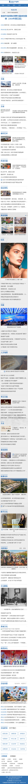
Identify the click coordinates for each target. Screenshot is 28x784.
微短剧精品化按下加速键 (14, 327)
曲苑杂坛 (4, 648)
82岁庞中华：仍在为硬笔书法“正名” (10, 64)
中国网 (16, 761)
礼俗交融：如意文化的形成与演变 (10, 433)
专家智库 (5, 738)
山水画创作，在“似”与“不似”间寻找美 (11, 580)
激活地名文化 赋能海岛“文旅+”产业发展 (12, 388)
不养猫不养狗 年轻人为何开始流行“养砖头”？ (13, 283)
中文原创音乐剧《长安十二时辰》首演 (11, 144)
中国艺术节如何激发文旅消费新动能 (11, 97)
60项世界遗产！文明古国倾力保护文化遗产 (12, 615)
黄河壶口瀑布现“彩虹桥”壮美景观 (15, 371)
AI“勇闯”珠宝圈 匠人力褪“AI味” (14, 279)
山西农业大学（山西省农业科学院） (10, 770)
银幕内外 (4, 476)
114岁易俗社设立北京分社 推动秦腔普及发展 (13, 670)
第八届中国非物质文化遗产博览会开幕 (11, 182)
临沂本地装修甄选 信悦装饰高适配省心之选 (13, 204)
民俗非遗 (4, 161)
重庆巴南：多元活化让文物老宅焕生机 (15, 25)
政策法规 (5, 733)
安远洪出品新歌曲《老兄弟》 (9, 675)
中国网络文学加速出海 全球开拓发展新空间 (13, 540)
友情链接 (4, 756)
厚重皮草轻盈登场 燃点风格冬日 (10, 297)
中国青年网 (12, 763)
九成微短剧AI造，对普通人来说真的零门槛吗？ (14, 333)
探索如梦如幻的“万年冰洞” (7, 234)
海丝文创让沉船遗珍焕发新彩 (9, 125)
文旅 (3, 5)
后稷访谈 (13, 733)
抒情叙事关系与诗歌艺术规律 (9, 441)
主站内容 (4, 683)
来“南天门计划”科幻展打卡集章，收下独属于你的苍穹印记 (19, 456)
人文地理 (4, 352)
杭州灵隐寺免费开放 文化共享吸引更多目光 (11, 225)
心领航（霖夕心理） (6, 772)
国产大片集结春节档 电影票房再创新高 (13, 506)
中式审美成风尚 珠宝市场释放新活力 (11, 299)
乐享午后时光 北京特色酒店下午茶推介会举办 (13, 637)
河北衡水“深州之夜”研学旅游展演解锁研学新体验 (14, 117)
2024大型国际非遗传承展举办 (9, 177)
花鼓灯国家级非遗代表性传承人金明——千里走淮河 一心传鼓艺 (19, 167)
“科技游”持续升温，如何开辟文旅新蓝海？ (12, 100)
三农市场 (22, 749)
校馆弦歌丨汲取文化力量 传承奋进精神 (11, 463)
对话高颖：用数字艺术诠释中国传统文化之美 (15, 530)
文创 (8, 5)
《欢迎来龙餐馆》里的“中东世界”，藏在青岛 (14, 494)
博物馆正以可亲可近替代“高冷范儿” (11, 465)
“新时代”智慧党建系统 (10, 12)
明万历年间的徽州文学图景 (8, 444)
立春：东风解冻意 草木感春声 (9, 380)
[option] (14, 65)
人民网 (9, 759)
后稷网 (3, 759)
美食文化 (4, 627)
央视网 (20, 759)
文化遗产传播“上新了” (7, 341)
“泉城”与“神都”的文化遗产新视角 (10, 386)
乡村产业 (22, 738)
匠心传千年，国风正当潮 (14, 29)
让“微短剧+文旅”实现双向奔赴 (9, 347)
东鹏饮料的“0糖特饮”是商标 (8, 209)
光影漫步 (4, 548)
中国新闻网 (4, 765)
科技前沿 (22, 744)
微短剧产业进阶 (5, 336)
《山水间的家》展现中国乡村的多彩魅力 (12, 383)
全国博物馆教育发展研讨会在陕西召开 (11, 468)
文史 (19, 5)
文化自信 (13, 749)
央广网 (3, 761)
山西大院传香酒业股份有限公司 (15, 768)
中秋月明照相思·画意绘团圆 (8, 575)
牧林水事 (5, 744)
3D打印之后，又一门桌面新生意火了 (11, 122)
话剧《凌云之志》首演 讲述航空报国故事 (12, 152)
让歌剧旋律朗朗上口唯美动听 (9, 155)
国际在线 (9, 761)
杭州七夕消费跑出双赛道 (7, 291)
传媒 (2, 305)
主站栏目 (4, 728)
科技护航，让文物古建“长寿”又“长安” (11, 542)
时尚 (14, 5)
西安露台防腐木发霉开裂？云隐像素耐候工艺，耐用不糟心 (19, 139)
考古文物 (4, 397)
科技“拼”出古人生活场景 (7, 375)
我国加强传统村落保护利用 (8, 391)
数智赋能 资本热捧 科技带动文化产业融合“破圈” (14, 534)
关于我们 (12, 728)
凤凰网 (3, 768)
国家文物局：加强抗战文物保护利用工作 (12, 412)
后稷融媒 (13, 756)
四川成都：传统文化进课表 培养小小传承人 (13, 618)
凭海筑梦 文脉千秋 (12, 34)
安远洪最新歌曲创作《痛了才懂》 (10, 672)
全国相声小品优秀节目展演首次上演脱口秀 (12, 678)
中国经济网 (20, 763)
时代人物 (13, 738)
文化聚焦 (4, 586)
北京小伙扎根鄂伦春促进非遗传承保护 (13, 179)
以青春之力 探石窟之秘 (7, 537)
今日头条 (17, 765)
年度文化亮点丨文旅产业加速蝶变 (10, 95)
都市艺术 (4, 133)
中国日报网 (4, 763)
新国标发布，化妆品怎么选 (11, 52)
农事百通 (5, 749)
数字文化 (4, 512)
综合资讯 (4, 188)
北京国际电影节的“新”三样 (8, 501)
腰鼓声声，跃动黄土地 (7, 174)
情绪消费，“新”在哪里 (10, 43)
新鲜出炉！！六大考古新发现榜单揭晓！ (12, 410)
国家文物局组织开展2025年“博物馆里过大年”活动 (14, 470)
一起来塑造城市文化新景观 (8, 149)
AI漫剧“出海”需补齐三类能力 (9, 331)
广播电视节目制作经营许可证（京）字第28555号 (14, 782)
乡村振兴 (22, 733)
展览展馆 (4, 450)
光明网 (11, 765)
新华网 (14, 759)
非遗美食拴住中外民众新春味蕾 (9, 640)
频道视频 (4, 215)
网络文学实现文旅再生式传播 (9, 344)
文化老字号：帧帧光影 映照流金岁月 (11, 578)
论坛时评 (13, 744)
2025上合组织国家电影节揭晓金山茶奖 (11, 503)
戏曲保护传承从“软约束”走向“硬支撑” (11, 73)
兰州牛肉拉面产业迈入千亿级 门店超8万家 (14, 631)
